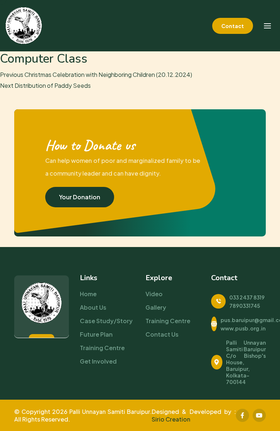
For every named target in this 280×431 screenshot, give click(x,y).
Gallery (155, 307)
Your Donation (79, 197)
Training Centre (102, 348)
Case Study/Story (106, 321)
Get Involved (98, 361)
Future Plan (96, 334)
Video (154, 294)
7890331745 (244, 305)
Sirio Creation (171, 419)
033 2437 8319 (247, 297)
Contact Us (162, 334)
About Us (93, 307)
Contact (232, 26)
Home (88, 294)
